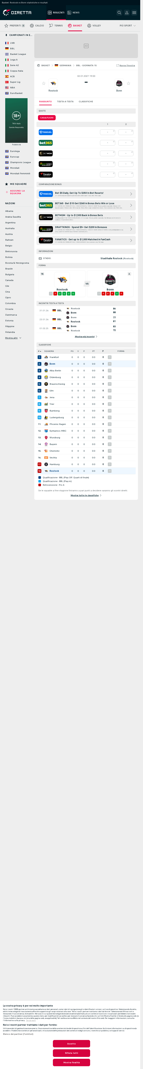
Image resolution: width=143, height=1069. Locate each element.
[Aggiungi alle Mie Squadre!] (44, 83)
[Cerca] (119, 13)
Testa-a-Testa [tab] (65, 101)
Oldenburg (55, 377)
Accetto (71, 1043)
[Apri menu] (134, 13)
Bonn (119, 90)
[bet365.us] (46, 143)
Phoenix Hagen (58, 424)
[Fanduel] (46, 132)
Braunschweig (57, 383)
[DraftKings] (46, 164)
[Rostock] (46, 471)
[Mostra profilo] (53, 83)
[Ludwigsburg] (46, 417)
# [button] (38, 351)
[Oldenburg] (46, 377)
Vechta (53, 457)
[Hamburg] (46, 464)
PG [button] (72, 351)
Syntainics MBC (58, 430)
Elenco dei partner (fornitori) (18, 1034)
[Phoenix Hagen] (46, 424)
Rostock (53, 90)
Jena (52, 397)
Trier (52, 404)
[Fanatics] (46, 175)
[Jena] (46, 397)
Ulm (52, 390)
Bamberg (55, 410)
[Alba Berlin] (46, 370)
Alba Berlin (55, 370)
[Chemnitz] (46, 451)
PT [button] (93, 351)
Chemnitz (54, 450)
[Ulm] (46, 391)
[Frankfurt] (46, 357)
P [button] (84, 351)
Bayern (53, 444)
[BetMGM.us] (46, 153)
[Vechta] (46, 457)
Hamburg (55, 464)
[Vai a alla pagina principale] (24, 13)
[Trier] (46, 404)
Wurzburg (55, 437)
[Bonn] (46, 364)
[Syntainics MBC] (46, 431)
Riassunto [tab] (45, 101)
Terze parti (31, 1020)
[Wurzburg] (46, 437)
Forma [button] (120, 351)
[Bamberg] (46, 411)
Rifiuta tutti (71, 1053)
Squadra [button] (49, 351)
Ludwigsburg (57, 417)
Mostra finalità (71, 1062)
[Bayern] (46, 444)
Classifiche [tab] (86, 101)
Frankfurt (54, 357)
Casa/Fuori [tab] (46, 117)
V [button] (78, 351)
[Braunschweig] (46, 384)
